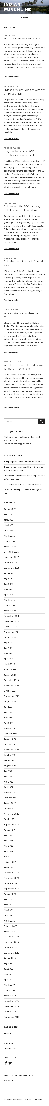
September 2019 (11, 953)
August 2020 (10, 894)
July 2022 (8, 771)
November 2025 (11, 557)
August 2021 (10, 830)
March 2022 (9, 792)
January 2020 (10, 931)
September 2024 (11, 632)
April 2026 (8, 530)
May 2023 (8, 718)
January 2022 (10, 803)
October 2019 (10, 947)
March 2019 (9, 985)
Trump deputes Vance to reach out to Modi (23, 461)
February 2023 (10, 734)
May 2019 (8, 974)
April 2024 (8, 659)
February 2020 (10, 926)
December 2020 (11, 873)
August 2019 (10, 958)
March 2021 (9, 856)
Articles (7, 1033)
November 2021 (11, 814)
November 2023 (11, 685)
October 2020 (10, 883)
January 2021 (10, 867)
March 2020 (9, 921)
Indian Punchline (17, 7)
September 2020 (11, 889)
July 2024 (8, 643)
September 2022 (11, 760)
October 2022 (10, 755)
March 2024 (9, 664)
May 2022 (8, 782)
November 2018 (11, 1006)
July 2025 (8, 579)
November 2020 (11, 878)
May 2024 (8, 653)
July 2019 (8, 963)
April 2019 (8, 980)
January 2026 (10, 546)
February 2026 (10, 541)
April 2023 (8, 723)
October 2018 (10, 1012)
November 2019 (11, 942)
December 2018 (11, 1001)
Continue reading (11, 77)
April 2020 (8, 915)
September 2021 (11, 824)
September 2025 (11, 568)
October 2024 (10, 627)
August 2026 (10, 509)
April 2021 (8, 851)
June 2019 (8, 969)
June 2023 (8, 712)
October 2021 (10, 819)
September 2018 (11, 1017)
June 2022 (8, 776)
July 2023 (8, 707)
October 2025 (10, 562)
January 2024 (10, 675)
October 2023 (10, 691)
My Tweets (9, 1080)
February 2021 (10, 862)
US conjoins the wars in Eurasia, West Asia (22, 484)
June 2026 (8, 520)
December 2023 (11, 680)
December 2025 (11, 552)
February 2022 (10, 798)
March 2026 (9, 536)
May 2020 (8, 910)
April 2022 (8, 787)
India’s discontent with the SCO (22, 38)
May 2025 (8, 589)
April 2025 (8, 594)
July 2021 (8, 835)
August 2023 (10, 701)
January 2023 (10, 739)
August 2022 (10, 766)
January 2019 (10, 995)
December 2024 (11, 616)
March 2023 (9, 728)
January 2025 (10, 611)
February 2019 (10, 990)
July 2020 (8, 899)
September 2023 (11, 696)
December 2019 (11, 937)
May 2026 (8, 525)
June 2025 (8, 584)
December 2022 (11, 744)
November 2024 (11, 621)
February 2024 (10, 669)
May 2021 (8, 846)
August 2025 (10, 573)
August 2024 (10, 637)
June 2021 (8, 840)
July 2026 (8, 514)
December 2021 (11, 808)
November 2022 (11, 750)
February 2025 (10, 605)
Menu (25, 17)
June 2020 (8, 905)
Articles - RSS (10, 1048)
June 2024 (8, 648)
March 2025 (9, 600)
